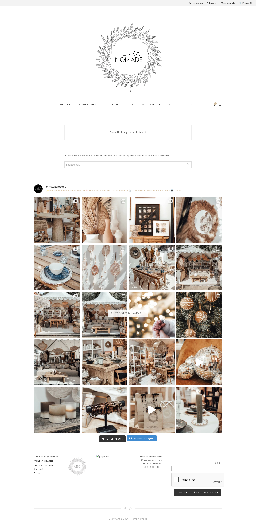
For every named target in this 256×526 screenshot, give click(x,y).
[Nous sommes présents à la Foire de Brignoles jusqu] (57, 362)
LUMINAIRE (135, 105)
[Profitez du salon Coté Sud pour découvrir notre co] (152, 267)
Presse (38, 473)
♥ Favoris (212, 3)
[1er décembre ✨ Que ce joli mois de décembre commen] (199, 410)
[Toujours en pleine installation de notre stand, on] (199, 267)
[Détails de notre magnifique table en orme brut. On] (104, 362)
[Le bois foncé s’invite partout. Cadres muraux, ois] (152, 220)
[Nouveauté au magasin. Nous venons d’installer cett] (57, 220)
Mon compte (228, 3)
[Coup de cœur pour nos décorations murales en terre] (104, 267)
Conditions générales (46, 456)
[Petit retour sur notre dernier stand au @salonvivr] (57, 315)
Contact (38, 469)
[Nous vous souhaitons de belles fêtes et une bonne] (152, 315)
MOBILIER (155, 105)
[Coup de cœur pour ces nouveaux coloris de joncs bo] (104, 410)
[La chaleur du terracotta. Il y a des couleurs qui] (104, 220)
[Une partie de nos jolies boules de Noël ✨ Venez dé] (199, 315)
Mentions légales (43, 460)
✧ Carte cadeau (195, 3)
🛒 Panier (246, 3)
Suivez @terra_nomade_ (128, 313)
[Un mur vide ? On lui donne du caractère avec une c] (199, 220)
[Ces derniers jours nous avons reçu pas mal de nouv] (152, 362)
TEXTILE (171, 105)
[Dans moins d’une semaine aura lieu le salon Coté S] (104, 315)
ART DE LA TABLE (112, 105)
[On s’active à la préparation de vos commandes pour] (152, 410)
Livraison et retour (44, 465)
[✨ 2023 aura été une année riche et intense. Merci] (199, 362)
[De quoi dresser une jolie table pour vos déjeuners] (57, 267)
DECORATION (86, 105)
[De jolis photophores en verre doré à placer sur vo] (57, 410)
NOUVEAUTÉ (66, 105)
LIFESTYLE (189, 105)
